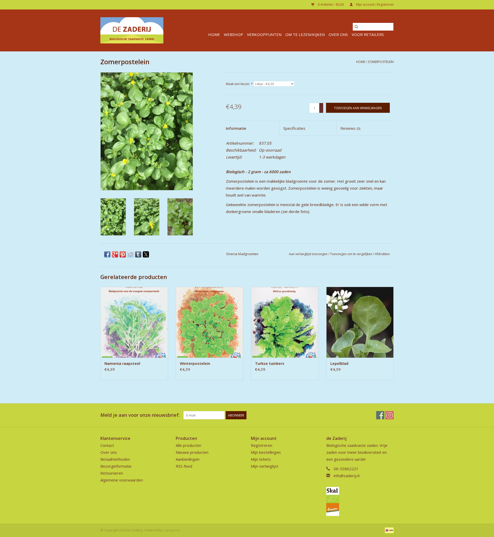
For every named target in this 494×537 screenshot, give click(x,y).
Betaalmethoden (115, 459)
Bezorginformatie (115, 466)
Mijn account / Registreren (374, 4)
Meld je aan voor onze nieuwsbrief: (140, 415)
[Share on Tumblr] (138, 254)
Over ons (338, 34)
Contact (107, 445)
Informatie (236, 128)
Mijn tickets (261, 459)
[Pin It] (123, 254)
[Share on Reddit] (130, 254)
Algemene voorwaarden (121, 480)
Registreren (261, 445)
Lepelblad (339, 363)
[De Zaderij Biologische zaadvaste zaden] (131, 30)
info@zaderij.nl (346, 475)
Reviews (350, 128)
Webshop (233, 34)
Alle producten (188, 445)
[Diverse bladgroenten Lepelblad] (360, 322)
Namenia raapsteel (122, 363)
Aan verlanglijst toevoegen (308, 254)
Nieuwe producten (192, 452)
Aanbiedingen (187, 459)
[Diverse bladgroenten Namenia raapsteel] (134, 322)
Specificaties (294, 128)
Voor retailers (368, 34)
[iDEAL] (388, 530)
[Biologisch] (360, 495)
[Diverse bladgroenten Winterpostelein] (209, 322)
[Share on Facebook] (107, 254)
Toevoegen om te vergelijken (351, 254)
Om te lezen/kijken (305, 34)
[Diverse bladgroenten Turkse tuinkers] (285, 322)
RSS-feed (184, 466)
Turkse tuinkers (269, 363)
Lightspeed (171, 530)
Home (214, 34)
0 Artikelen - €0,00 (331, 4)
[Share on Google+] (115, 254)
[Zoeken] (356, 27)
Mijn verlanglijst (264, 466)
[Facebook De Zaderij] (380, 415)
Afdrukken (382, 254)
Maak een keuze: (239, 84)
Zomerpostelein (381, 62)
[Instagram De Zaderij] (389, 415)
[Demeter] (360, 509)
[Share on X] (146, 254)
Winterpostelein (195, 363)
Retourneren (111, 473)
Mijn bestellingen (266, 452)
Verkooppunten (264, 34)
